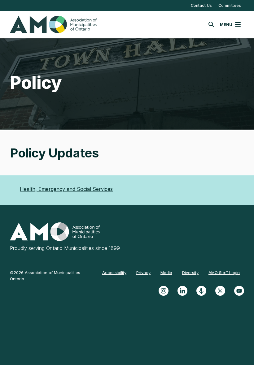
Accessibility (114, 272)
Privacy (143, 272)
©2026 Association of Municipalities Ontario (45, 275)
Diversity (190, 272)
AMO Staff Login (224, 272)
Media (166, 272)
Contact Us (201, 5)
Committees (229, 5)
